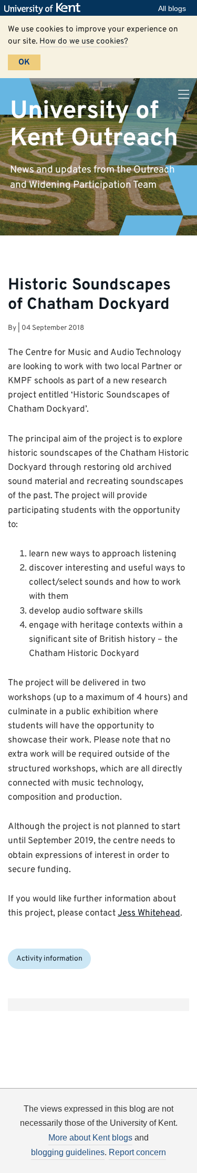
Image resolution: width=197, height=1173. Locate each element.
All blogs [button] (172, 8)
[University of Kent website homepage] (45, 8)
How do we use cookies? (83, 41)
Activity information (49, 958)
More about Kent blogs (90, 1137)
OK (24, 62)
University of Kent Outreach (94, 124)
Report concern (137, 1152)
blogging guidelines (68, 1152)
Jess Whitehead (149, 913)
